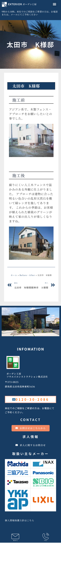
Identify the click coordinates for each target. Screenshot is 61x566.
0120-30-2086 (32, 399)
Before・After (19, 79)
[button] (54, 4)
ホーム (14, 275)
